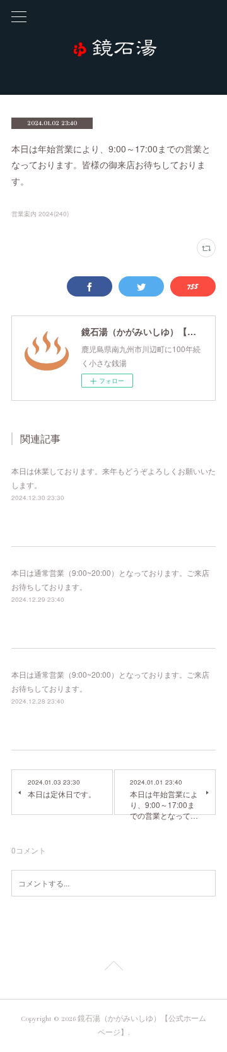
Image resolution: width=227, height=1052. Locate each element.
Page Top (113, 968)
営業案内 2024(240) (40, 213)
